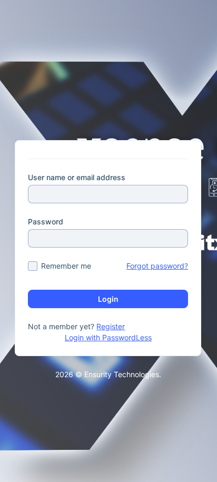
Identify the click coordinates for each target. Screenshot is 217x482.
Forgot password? (157, 265)
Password (45, 221)
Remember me (66, 265)
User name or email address (76, 177)
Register (110, 326)
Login (108, 298)
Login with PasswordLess (108, 337)
